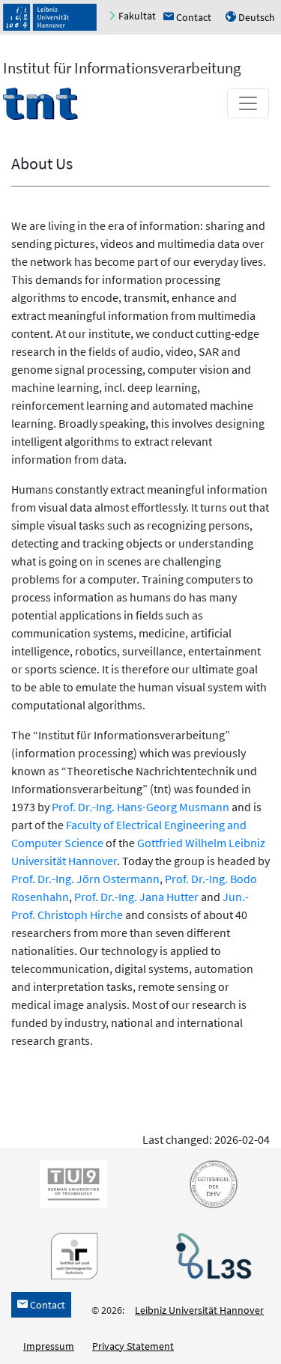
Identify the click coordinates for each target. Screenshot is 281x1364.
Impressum (48, 1346)
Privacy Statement (133, 1346)
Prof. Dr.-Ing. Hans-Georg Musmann (140, 806)
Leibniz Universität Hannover (199, 1310)
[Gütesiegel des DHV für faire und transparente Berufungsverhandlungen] (211, 1182)
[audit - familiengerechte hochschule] (70, 1254)
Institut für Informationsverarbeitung (122, 68)
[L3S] (211, 1254)
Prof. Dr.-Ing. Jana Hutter (136, 896)
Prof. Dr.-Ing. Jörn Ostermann (85, 878)
